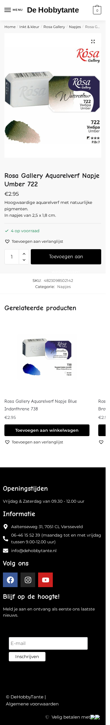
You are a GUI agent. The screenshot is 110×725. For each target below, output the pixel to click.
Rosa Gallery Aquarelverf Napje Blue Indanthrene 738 (40, 405)
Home (10, 27)
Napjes (75, 27)
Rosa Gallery (54, 27)
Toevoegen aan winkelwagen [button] (47, 430)
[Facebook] (10, 580)
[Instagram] (28, 580)
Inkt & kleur (29, 27)
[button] (93, 41)
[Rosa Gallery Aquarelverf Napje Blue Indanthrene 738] (46, 357)
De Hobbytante (53, 10)
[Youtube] (45, 580)
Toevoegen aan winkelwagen (66, 259)
